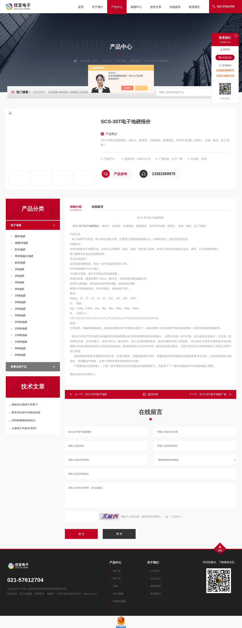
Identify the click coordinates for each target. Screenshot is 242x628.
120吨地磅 (21, 335)
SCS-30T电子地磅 (96, 394)
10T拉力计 (39, 92)
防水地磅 (20, 249)
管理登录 (39, 593)
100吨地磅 (21, 341)
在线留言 (175, 7)
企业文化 (155, 578)
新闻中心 (136, 7)
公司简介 (155, 571)
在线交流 (226, 57)
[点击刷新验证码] (109, 516)
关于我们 (97, 7)
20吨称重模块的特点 (24, 420)
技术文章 (155, 7)
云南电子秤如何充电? (24, 428)
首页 (81, 7)
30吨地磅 (135, 60)
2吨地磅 (19, 275)
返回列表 (153, 394)
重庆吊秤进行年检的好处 (26, 412)
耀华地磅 (20, 236)
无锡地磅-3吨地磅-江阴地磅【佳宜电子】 (70, 92)
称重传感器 (119, 601)
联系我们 (194, 7)
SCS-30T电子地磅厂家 (213, 394)
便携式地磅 (21, 243)
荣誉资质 (155, 586)
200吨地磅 (21, 322)
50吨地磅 (20, 315)
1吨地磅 (19, 269)
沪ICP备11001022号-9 (69, 593)
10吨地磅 (20, 295)
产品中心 (116, 7)
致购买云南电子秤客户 (25, 404)
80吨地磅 (20, 348)
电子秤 (117, 578)
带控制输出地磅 (24, 256)
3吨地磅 (19, 282)
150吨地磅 (21, 328)
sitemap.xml (90, 593)
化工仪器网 (26, 593)
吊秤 (115, 586)
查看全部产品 (19, 366)
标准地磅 (20, 262)
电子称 (117, 571)
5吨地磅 (19, 289)
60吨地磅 (20, 355)
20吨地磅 (20, 302)
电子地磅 (121, 60)
